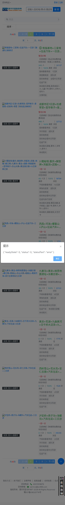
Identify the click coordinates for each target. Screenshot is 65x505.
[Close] (60, 246)
